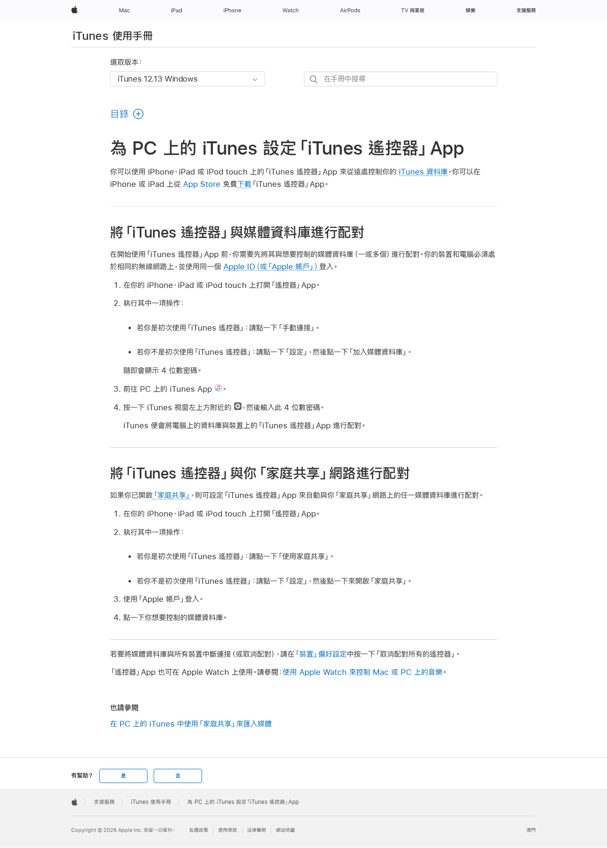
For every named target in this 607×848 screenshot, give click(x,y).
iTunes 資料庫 (423, 171)
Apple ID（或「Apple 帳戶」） (271, 266)
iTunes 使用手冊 (113, 35)
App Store (202, 184)
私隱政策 (198, 830)
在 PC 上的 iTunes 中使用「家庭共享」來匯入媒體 (191, 723)
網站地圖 (285, 830)
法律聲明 (256, 830)
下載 (244, 184)
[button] (127, 114)
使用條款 (227, 830)
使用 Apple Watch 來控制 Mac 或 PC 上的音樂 (362, 672)
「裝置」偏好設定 (320, 654)
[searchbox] (400, 79)
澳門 (531, 830)
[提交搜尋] (314, 79)
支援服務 (104, 802)
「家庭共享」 (172, 495)
